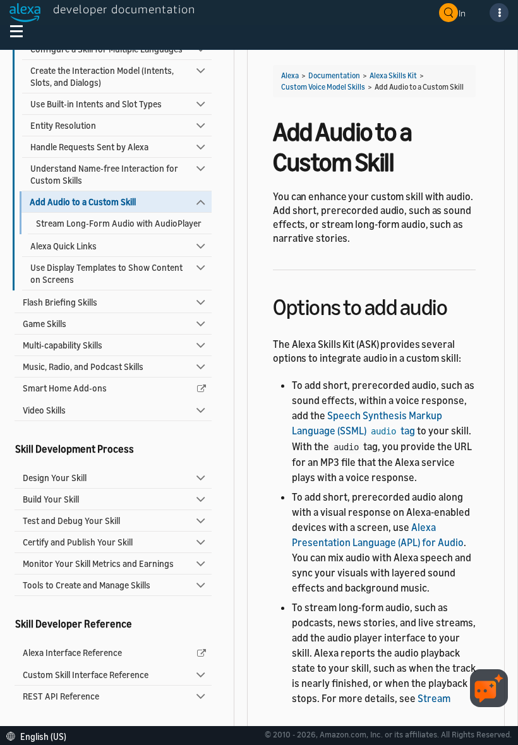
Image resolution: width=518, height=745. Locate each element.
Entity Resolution (63, 125)
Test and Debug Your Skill (71, 520)
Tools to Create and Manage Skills (86, 585)
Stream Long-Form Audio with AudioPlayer (119, 223)
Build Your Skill (51, 499)
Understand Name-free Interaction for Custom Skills (104, 174)
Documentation (334, 75)
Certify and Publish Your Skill (78, 542)
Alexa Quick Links (63, 246)
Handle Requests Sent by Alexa (89, 146)
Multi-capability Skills (62, 345)
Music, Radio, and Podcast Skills (83, 366)
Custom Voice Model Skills (323, 87)
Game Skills (44, 323)
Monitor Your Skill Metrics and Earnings (98, 563)
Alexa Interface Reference (72, 652)
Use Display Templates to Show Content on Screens (106, 273)
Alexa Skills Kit (393, 75)
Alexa (290, 75)
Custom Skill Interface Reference (85, 674)
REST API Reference (61, 696)
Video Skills (44, 410)
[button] (39, 735)
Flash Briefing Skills (60, 302)
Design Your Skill (55, 477)
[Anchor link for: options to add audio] (458, 305)
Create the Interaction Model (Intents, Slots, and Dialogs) (102, 76)
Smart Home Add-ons (65, 388)
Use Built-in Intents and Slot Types (96, 103)
